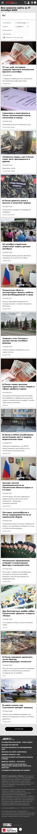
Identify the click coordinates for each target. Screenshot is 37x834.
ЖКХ (4, 675)
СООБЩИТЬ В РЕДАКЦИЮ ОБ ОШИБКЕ (16, 770)
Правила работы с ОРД (11, 754)
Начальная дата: (7, 30)
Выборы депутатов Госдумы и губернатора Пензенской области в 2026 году (16, 765)
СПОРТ (4, 627)
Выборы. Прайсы (8, 761)
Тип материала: (6, 22)
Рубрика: (5, 26)
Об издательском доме (11, 742)
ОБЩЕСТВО (6, 83)
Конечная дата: (6, 34)
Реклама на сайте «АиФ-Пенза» (14, 752)
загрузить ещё (19, 729)
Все (3, 15)
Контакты (21, 761)
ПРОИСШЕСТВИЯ (8, 127)
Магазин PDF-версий (10, 745)
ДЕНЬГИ (5, 405)
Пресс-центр (27, 742)
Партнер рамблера (17, 824)
